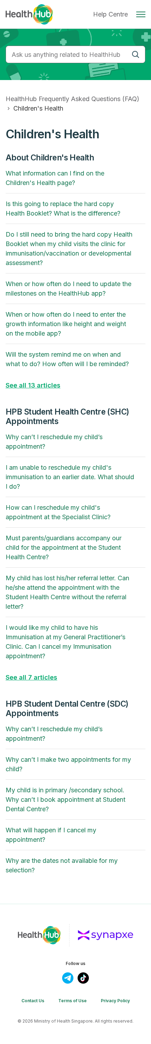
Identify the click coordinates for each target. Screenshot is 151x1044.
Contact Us (32, 1000)
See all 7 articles (31, 677)
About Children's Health (50, 157)
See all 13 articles (33, 385)
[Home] (29, 14)
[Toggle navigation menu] (140, 14)
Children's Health (38, 108)
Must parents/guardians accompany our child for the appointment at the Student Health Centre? (64, 547)
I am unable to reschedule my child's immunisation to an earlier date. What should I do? (70, 477)
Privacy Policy (115, 1000)
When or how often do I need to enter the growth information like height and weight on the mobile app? (66, 324)
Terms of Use (72, 1000)
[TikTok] (83, 978)
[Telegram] (67, 978)
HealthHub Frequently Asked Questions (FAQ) (72, 99)
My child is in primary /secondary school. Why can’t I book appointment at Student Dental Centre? (65, 799)
